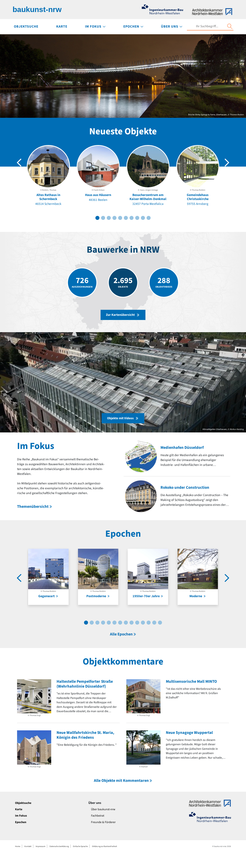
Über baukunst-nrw (103, 809)
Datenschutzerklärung (59, 846)
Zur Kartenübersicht (120, 314)
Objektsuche (23, 803)
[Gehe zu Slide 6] (126, 218)
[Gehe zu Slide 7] (132, 218)
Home (17, 846)
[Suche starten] (229, 26)
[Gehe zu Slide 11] (143, 623)
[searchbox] (207, 26)
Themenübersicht (33, 506)
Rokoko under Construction (184, 487)
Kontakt (27, 846)
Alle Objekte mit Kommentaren (121, 780)
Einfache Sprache (80, 846)
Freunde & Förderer (103, 822)
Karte (18, 809)
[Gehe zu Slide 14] (160, 623)
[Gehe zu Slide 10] (149, 218)
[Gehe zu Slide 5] (120, 218)
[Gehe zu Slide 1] (97, 218)
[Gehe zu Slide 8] (137, 218)
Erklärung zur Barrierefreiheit (104, 846)
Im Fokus (21, 816)
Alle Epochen (121, 634)
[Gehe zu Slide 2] (103, 218)
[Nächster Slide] (227, 163)
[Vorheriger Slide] (19, 163)
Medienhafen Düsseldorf (182, 447)
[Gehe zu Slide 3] (109, 218)
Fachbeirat (97, 816)
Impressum (40, 846)
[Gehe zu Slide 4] (114, 218)
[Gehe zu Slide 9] (143, 218)
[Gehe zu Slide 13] (154, 623)
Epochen (20, 822)
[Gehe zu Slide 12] (149, 623)
